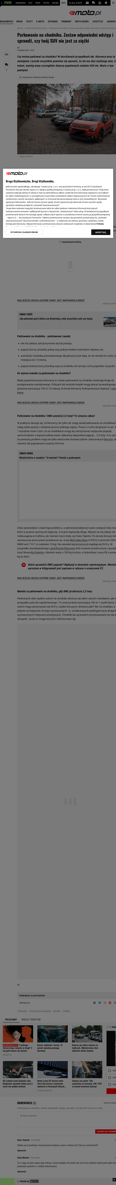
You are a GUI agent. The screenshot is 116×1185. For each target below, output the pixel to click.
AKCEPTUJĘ (100, 232)
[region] (58, 203)
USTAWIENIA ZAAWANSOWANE (24, 232)
